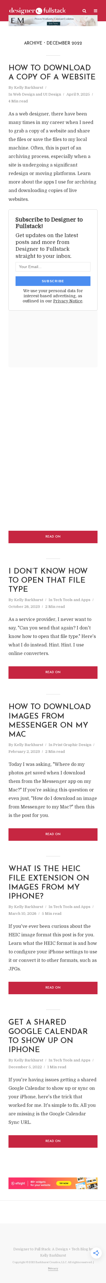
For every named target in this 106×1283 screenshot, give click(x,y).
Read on (53, 536)
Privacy (53, 1268)
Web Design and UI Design (37, 94)
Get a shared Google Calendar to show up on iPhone (48, 1036)
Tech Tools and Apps (71, 600)
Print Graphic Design (72, 745)
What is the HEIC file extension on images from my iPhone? (48, 883)
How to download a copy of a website (52, 73)
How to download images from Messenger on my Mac (49, 721)
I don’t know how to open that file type (48, 581)
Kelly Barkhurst (28, 87)
